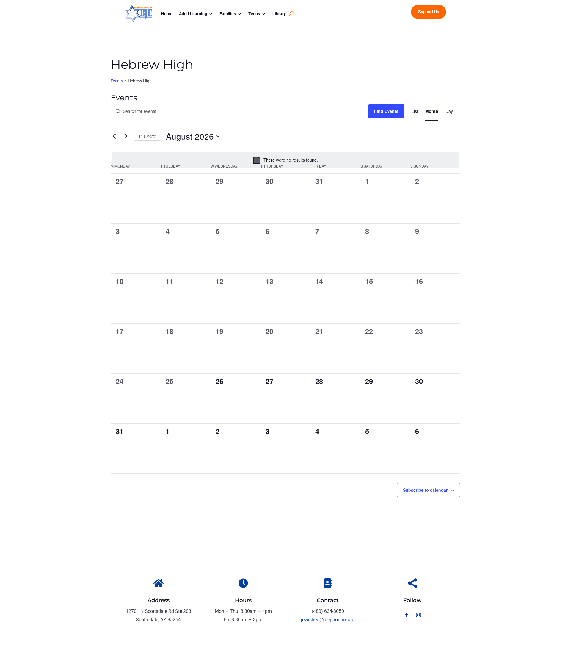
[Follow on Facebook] (406, 615)
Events (117, 81)
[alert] (285, 160)
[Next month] (125, 136)
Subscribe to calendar (425, 490)
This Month (148, 136)
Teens (254, 13)
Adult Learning (193, 13)
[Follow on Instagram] (418, 615)
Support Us (428, 11)
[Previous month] (114, 136)
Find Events (386, 111)
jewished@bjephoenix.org (327, 619)
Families (227, 13)
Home (166, 13)
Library (279, 13)
